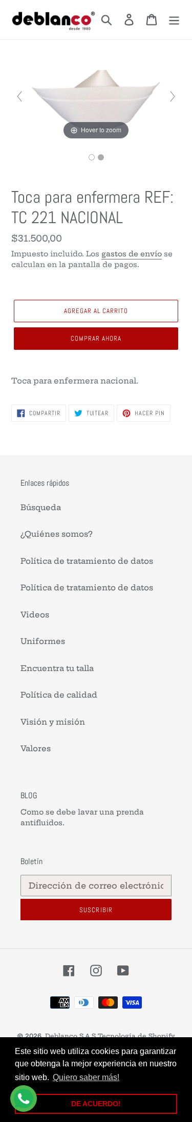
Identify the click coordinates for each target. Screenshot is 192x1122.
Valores (35, 748)
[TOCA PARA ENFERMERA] (92, 157)
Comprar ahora (96, 338)
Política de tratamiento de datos (86, 561)
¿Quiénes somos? (56, 534)
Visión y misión (52, 722)
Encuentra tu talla (57, 668)
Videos (34, 614)
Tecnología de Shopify (136, 1036)
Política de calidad (58, 695)
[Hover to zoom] (96, 96)
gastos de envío (131, 253)
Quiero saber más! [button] (86, 1077)
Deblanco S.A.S (70, 1036)
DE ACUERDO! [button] (96, 1104)
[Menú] (174, 20)
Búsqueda (40, 507)
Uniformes (42, 641)
